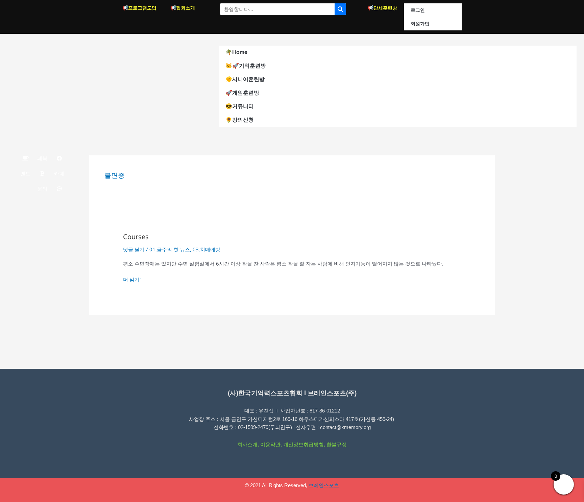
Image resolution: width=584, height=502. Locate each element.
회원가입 (420, 23)
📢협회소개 (182, 7)
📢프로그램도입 (139, 7)
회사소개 (247, 444)
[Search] (340, 9)
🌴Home (236, 52)
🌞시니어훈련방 (245, 79)
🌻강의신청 (239, 120)
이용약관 (270, 444)
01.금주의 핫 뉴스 (169, 249)
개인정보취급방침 (303, 444)
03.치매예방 (206, 249)
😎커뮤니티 (239, 106)
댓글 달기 (134, 249)
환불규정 (336, 444)
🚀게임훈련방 (242, 93)
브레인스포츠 (324, 485)
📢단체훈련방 (382, 7)
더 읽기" (132, 279)
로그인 (418, 10)
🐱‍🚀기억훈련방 (245, 66)
